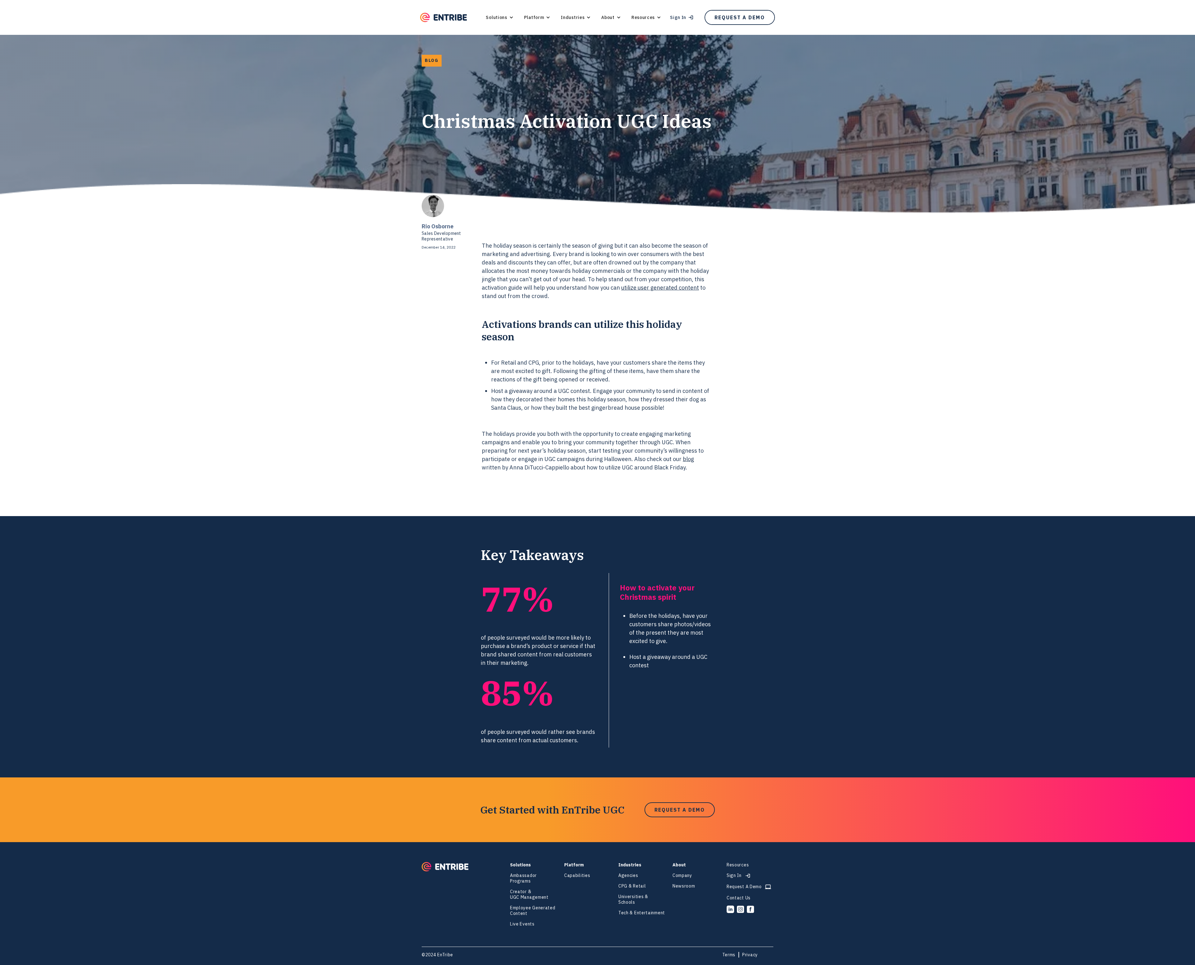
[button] (499, 17)
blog (688, 459)
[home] (443, 17)
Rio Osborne (437, 226)
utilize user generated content (660, 287)
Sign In (678, 17)
